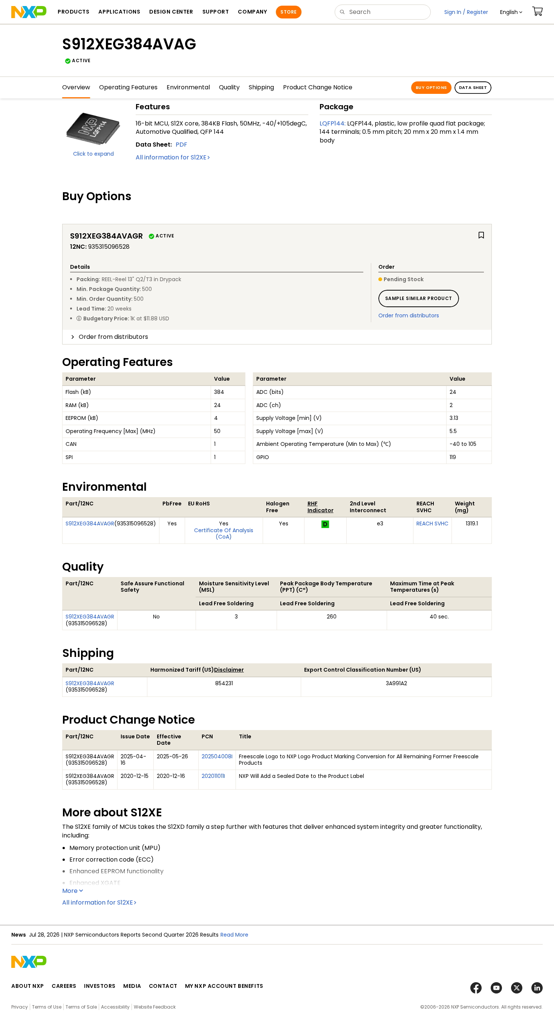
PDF (181, 144)
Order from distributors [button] (113, 336)
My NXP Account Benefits (224, 986)
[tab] (277, 337)
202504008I (217, 756)
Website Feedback (155, 1007)
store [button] (288, 12)
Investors (100, 986)
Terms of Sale (81, 1007)
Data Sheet (473, 87)
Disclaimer (229, 670)
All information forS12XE (171, 157)
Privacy (19, 1007)
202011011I (213, 776)
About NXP (27, 986)
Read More (234, 934)
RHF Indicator (321, 507)
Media (132, 986)
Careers (64, 986)
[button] (511, 12)
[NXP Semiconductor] (28, 12)
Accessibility (115, 1007)
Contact (163, 986)
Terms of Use (46, 1007)
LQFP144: (333, 123)
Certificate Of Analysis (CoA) (223, 534)
